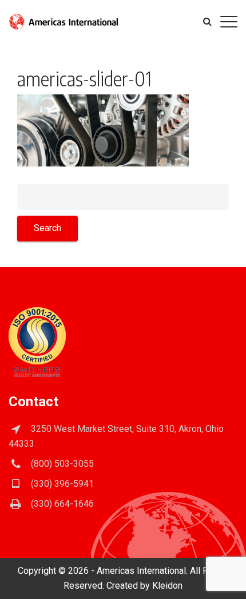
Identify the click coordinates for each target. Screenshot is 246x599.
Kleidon (167, 585)
